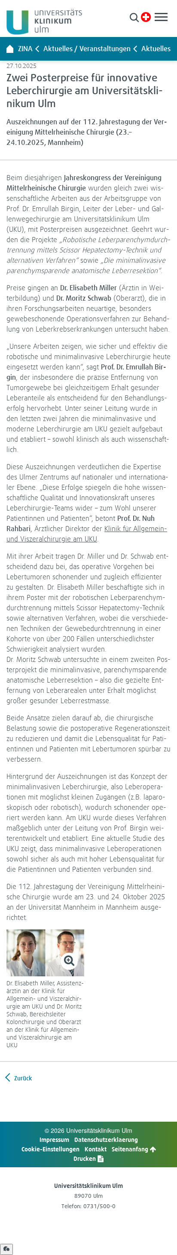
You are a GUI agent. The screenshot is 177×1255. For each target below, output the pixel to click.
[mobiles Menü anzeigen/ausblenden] (161, 17)
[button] (134, 17)
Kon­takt (96, 1149)
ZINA (25, 48)
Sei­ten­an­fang (131, 1149)
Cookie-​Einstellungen (50, 1149)
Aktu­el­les (156, 48)
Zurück (22, 1078)
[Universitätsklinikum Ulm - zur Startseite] (9, 48)
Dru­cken (85, 1158)
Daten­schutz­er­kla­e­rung (106, 1139)
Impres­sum (54, 1139)
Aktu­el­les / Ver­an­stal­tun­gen (87, 48)
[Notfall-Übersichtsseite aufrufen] (146, 17)
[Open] (6, 1249)
